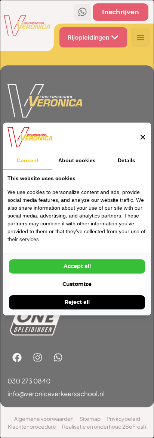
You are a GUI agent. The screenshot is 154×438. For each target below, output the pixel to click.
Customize (77, 284)
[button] (143, 137)
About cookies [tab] (77, 160)
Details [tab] (126, 160)
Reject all (77, 302)
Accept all (77, 266)
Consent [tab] (27, 160)
